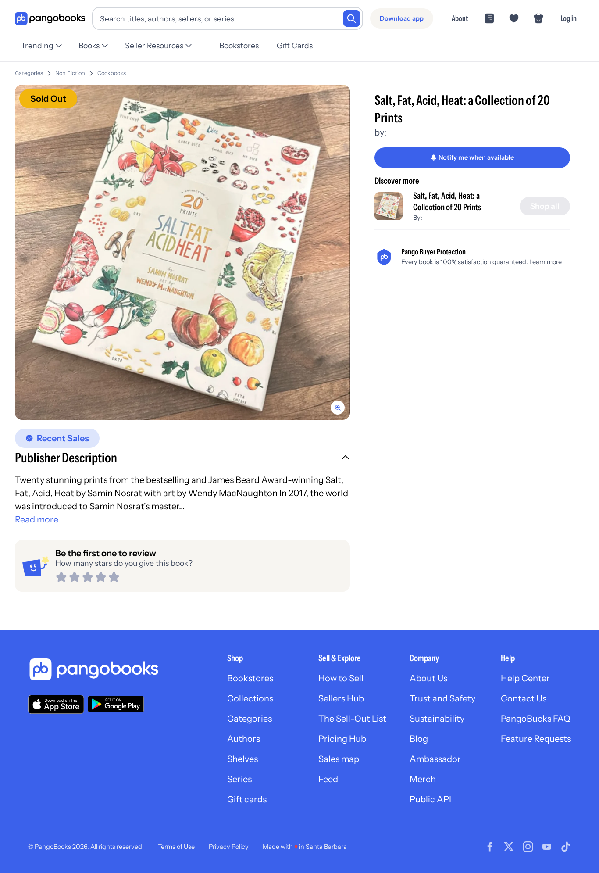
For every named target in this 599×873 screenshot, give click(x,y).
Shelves (242, 759)
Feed (328, 779)
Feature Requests (536, 738)
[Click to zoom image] (182, 252)
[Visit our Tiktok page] (565, 846)
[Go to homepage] (50, 18)
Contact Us (523, 698)
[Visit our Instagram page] (528, 846)
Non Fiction (70, 73)
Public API (430, 799)
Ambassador (435, 759)
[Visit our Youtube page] (547, 846)
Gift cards (247, 799)
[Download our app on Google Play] (116, 704)
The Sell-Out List (352, 718)
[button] (182, 458)
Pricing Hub (342, 738)
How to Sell (341, 678)
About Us (428, 678)
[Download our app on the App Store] (56, 704)
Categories (29, 73)
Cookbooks (111, 73)
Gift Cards (295, 45)
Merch (423, 779)
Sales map (338, 759)
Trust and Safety (442, 698)
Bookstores (239, 45)
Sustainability (437, 718)
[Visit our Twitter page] (508, 846)
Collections (250, 698)
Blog (419, 738)
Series (239, 779)
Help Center (525, 678)
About (460, 18)
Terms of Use (176, 847)
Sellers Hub (341, 698)
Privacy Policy (229, 847)
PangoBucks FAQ (535, 718)
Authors (243, 738)
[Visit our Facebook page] (490, 846)
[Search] (351, 18)
